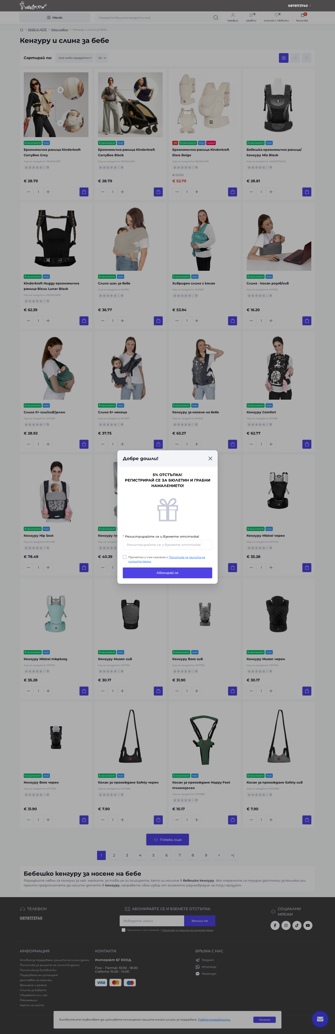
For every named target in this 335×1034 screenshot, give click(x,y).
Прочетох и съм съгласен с (166, 559)
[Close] (210, 458)
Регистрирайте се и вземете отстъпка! (161, 536)
